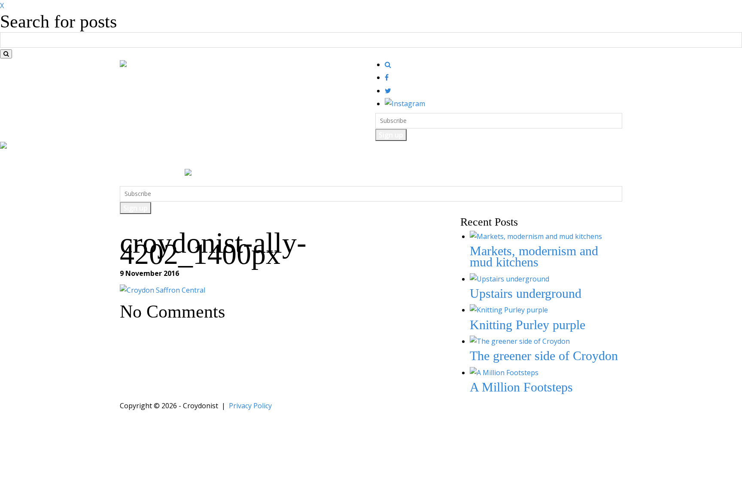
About (429, 160)
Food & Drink (176, 160)
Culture (220, 160)
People (325, 160)
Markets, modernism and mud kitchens (534, 256)
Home (135, 160)
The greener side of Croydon (544, 356)
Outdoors (256, 160)
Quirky (292, 160)
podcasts (395, 160)
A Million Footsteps (521, 387)
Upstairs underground (525, 293)
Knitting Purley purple (527, 325)
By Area (359, 160)
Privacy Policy (250, 405)
